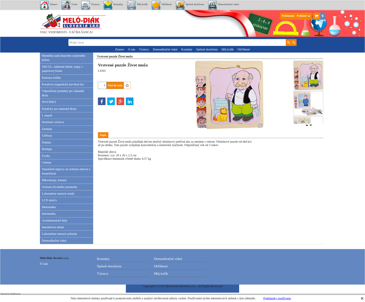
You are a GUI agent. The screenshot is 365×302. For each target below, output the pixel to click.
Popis (103, 135)
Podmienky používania (277, 298)
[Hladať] (294, 42)
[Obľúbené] (127, 85)
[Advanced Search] (288, 42)
